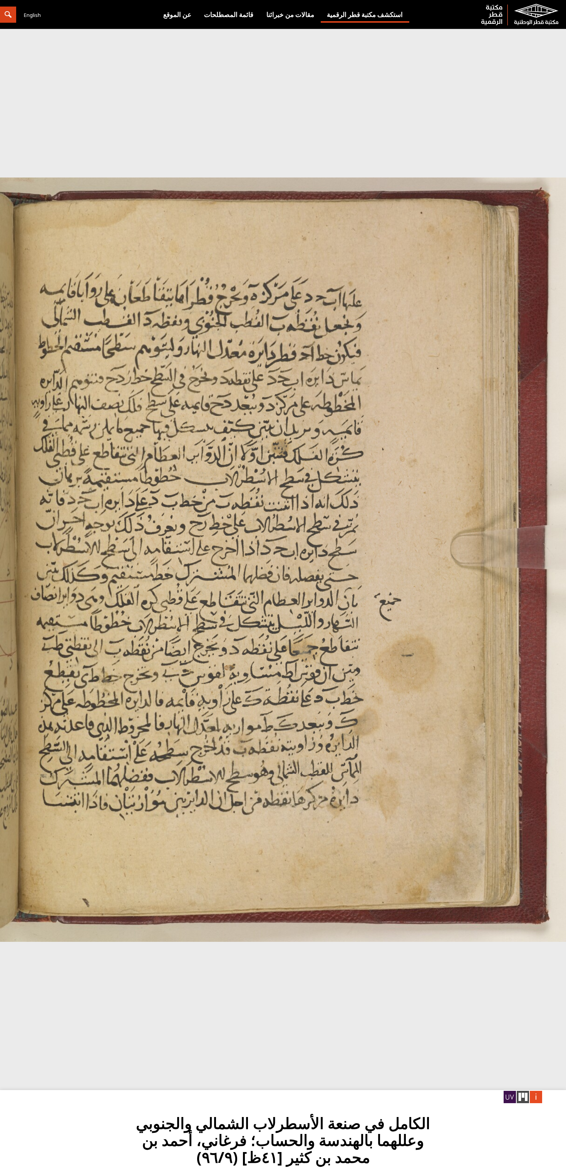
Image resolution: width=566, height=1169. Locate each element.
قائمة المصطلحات (228, 14)
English (32, 15)
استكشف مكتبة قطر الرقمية (365, 14)
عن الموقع (177, 14)
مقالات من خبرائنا (290, 14)
